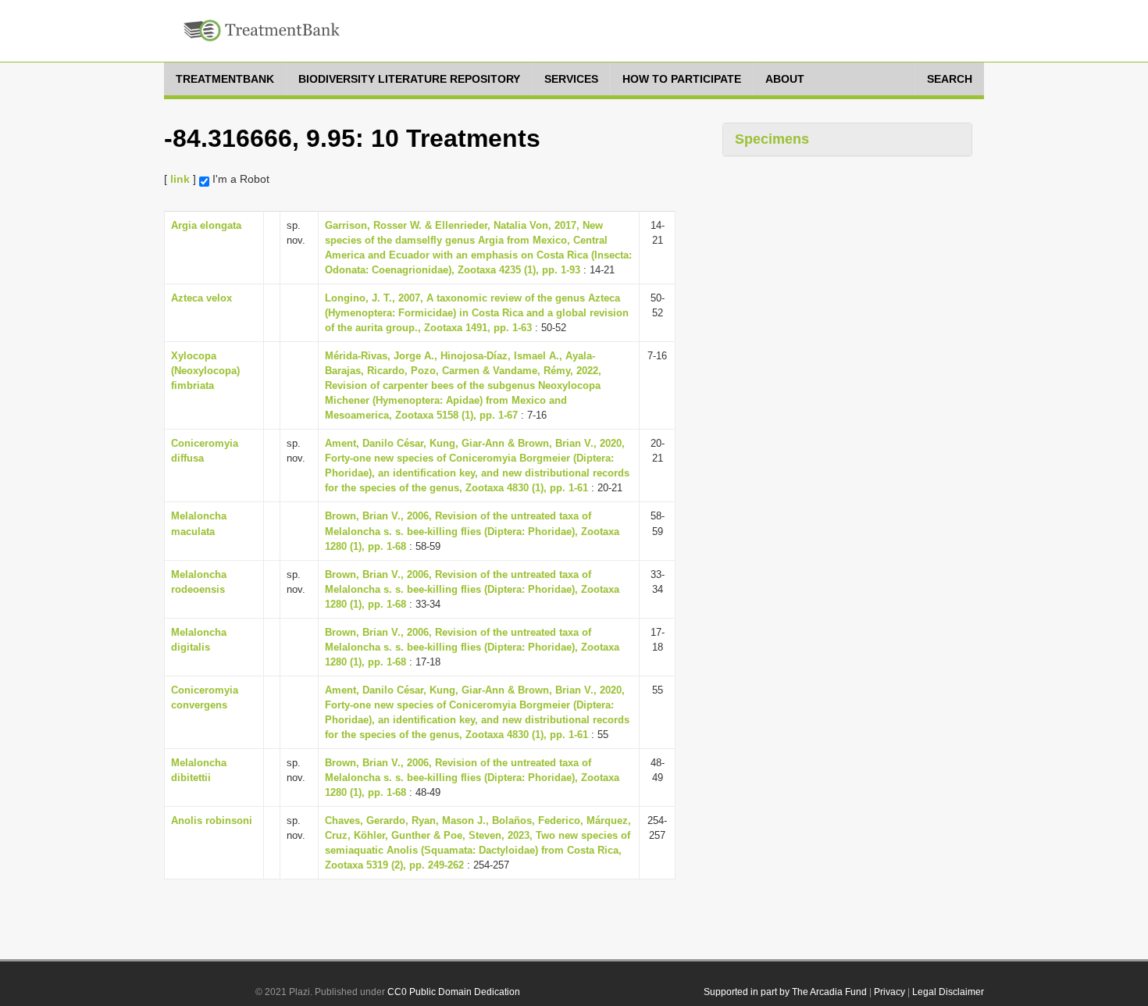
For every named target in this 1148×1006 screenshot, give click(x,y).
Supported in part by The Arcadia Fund (785, 991)
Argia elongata (206, 225)
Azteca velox (201, 298)
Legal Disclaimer (948, 991)
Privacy (889, 991)
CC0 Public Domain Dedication (453, 991)
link (180, 179)
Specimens (772, 139)
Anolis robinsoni (211, 820)
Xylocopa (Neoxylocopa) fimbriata (205, 370)
